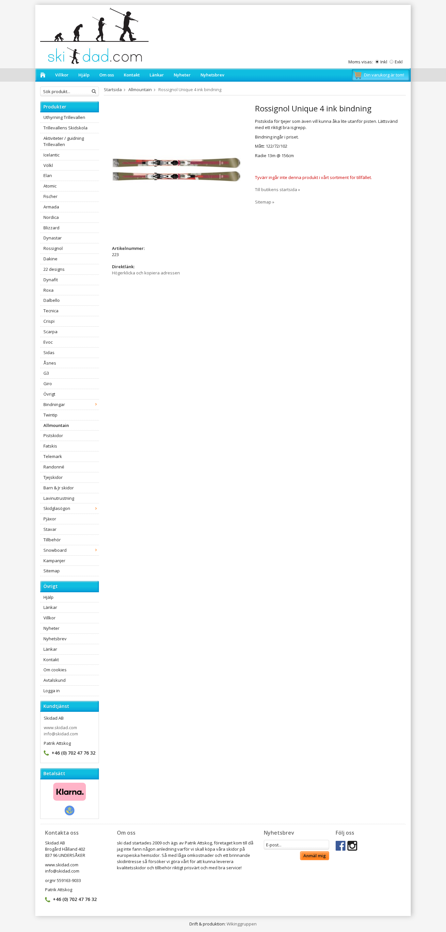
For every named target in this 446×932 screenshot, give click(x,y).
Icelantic (51, 155)
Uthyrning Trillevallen (64, 117)
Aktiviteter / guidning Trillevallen (63, 141)
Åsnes (49, 363)
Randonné (53, 467)
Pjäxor (49, 519)
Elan (47, 175)
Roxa (48, 290)
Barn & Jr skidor (58, 488)
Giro (47, 383)
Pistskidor (53, 435)
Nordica (51, 217)
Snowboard (55, 550)
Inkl (383, 62)
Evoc (48, 342)
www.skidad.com (60, 727)
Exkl (399, 62)
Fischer (50, 196)
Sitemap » (264, 202)
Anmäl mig (314, 855)
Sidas (49, 352)
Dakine (50, 259)
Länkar (157, 75)
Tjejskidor (53, 477)
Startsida (113, 89)
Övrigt (49, 394)
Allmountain (56, 425)
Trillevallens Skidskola (65, 128)
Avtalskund (54, 680)
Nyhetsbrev (212, 75)
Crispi (49, 321)
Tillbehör (52, 540)
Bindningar (54, 404)
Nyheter (182, 75)
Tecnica (50, 311)
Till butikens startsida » (277, 189)
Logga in (51, 691)
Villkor (62, 75)
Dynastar (52, 238)
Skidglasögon (56, 508)
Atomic (49, 186)
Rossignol (53, 248)
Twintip (50, 415)
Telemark (52, 456)
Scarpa (50, 332)
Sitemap (51, 571)
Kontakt (132, 75)
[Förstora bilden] (176, 169)
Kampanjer (54, 561)
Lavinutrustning (58, 498)
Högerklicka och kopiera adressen (146, 273)
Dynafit (50, 280)
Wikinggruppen (242, 924)
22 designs (54, 269)
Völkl (48, 165)
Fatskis (50, 446)
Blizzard (51, 228)
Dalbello (51, 300)
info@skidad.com (61, 734)
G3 (46, 373)
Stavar (49, 529)
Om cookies (55, 670)
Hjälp (83, 75)
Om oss (106, 75)
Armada (51, 207)
